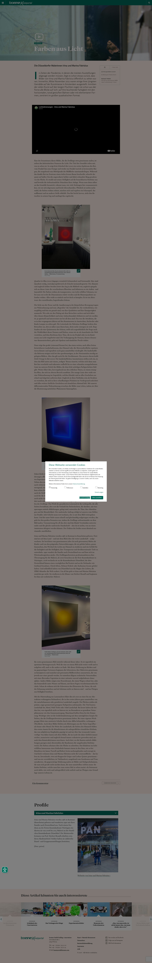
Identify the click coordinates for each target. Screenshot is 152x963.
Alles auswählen (97, 497)
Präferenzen (69, 488)
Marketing (100, 488)
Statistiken (85, 488)
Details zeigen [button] (99, 492)
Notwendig (54, 488)
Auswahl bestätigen (84, 497)
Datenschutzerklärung (79, 484)
